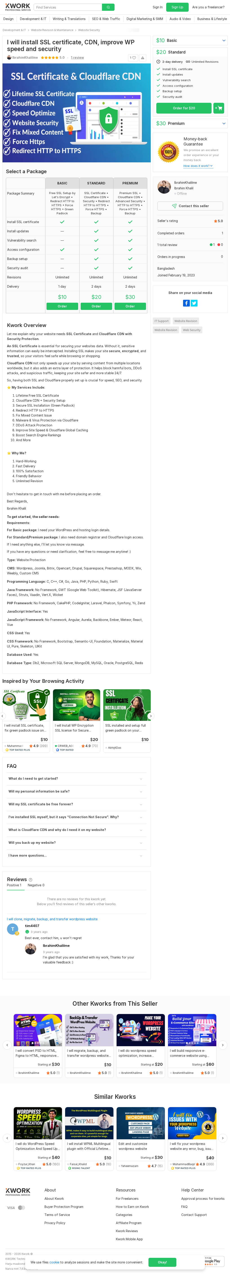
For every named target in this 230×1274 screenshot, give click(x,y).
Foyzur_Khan (26, 1164)
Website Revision (186, 321)
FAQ (184, 1207)
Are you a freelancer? (208, 7)
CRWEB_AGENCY (67, 746)
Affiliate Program (129, 1223)
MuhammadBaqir (16, 746)
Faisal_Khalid (78, 1164)
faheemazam (129, 1166)
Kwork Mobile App (129, 1239)
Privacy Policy (54, 1223)
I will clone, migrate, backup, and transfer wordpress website (52, 919)
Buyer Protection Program (63, 1207)
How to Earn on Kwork (132, 1207)
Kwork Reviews (127, 1231)
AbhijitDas (114, 747)
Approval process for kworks (203, 1198)
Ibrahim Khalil (183, 188)
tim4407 (32, 926)
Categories (124, 1215)
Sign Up (177, 7)
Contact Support (194, 1215)
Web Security (192, 330)
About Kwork (54, 1198)
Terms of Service (57, 1215)
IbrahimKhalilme (56, 945)
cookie (54, 1262)
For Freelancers (127, 1198)
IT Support (162, 321)
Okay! (162, 1262)
